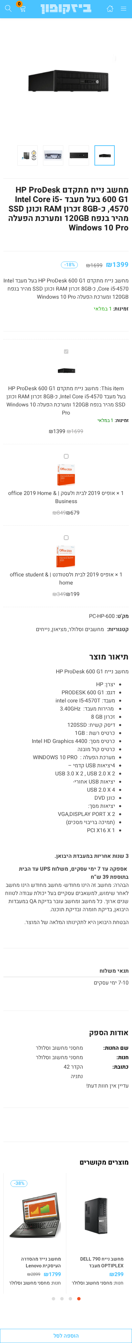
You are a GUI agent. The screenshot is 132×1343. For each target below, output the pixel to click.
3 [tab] (62, 1298)
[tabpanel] (97, 1233)
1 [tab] (79, 1298)
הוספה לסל (66, 1336)
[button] (23, 9)
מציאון (59, 629)
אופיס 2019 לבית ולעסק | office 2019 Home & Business (61, 497)
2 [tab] (70, 1298)
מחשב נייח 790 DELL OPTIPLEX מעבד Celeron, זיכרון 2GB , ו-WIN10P (100, 1269)
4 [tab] (53, 1298)
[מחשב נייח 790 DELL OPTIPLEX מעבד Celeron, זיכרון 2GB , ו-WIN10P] (97, 1215)
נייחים (43, 629)
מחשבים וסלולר (86, 629)
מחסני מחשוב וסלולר (59, 1057)
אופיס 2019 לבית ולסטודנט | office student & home (62, 579)
